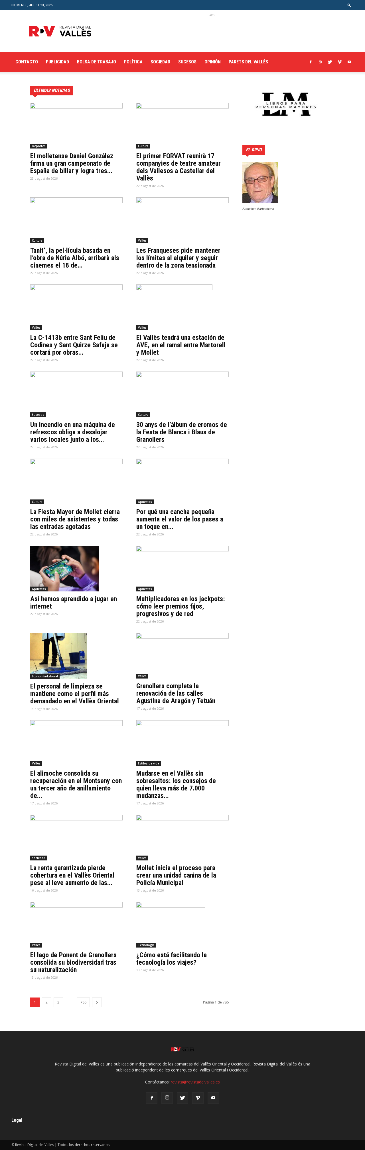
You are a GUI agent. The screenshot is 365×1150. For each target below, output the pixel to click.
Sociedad (160, 62)
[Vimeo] (339, 62)
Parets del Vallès (248, 62)
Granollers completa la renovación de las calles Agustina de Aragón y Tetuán (175, 693)
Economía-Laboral (45, 676)
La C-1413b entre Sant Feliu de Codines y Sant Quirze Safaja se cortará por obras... (74, 345)
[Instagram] (320, 62)
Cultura (143, 146)
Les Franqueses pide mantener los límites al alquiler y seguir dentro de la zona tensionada (178, 257)
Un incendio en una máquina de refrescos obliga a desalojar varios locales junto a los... (72, 432)
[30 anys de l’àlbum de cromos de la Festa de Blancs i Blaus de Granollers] (182, 394)
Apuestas (145, 502)
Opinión (212, 62)
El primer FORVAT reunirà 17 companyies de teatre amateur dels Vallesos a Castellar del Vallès (178, 167)
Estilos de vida (148, 763)
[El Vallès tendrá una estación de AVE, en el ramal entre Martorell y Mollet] (182, 307)
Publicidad (57, 62)
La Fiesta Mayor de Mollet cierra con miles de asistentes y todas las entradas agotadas (75, 519)
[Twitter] (330, 62)
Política (133, 62)
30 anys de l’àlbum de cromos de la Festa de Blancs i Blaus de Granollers (181, 432)
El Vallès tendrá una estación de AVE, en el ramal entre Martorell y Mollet (181, 345)
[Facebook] (310, 62)
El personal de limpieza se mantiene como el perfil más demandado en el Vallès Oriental (74, 693)
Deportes (39, 146)
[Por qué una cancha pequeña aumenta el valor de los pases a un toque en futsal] (182, 481)
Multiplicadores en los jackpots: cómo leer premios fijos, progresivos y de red (180, 606)
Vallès (142, 240)
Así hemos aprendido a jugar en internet (73, 602)
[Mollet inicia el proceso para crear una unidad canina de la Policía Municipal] (182, 837)
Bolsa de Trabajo (96, 62)
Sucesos (187, 62)
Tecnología (146, 945)
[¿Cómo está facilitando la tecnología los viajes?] (182, 925)
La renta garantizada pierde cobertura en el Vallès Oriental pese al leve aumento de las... (72, 875)
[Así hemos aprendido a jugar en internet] (76, 568)
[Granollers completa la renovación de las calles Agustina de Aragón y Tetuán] (182, 656)
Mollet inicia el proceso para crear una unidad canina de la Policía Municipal (176, 875)
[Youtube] (349, 62)
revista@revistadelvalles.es (195, 1082)
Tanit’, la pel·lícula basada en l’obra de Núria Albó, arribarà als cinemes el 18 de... (74, 257)
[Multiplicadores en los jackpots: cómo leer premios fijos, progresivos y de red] (182, 568)
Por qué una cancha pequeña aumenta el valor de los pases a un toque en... (179, 519)
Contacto (26, 62)
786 (83, 1002)
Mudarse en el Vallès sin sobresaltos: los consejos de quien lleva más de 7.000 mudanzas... (176, 784)
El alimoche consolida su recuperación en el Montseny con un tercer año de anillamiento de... (76, 784)
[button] (349, 5)
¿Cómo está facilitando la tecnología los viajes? (171, 958)
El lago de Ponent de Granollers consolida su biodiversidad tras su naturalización (73, 962)
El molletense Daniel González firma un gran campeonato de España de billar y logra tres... (71, 163)
